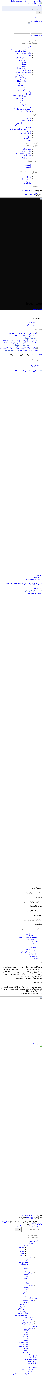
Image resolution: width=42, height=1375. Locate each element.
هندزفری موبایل (20, 77)
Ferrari (26, 1350)
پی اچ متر (27, 176)
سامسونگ (25, 1264)
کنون (27, 1289)
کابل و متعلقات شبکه (23, 153)
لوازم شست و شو (22, 1315)
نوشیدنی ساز (28, 1319)
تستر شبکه (27, 149)
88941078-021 (27, 190)
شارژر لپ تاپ (25, 70)
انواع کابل (27, 94)
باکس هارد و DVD (24, 53)
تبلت (31, 1258)
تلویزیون (26, 1302)
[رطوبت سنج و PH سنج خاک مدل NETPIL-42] (20, 341)
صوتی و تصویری (27, 1300)
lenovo (26, 1275)
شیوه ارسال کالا (32, 935)
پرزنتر (24, 62)
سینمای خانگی (23, 1309)
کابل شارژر (22, 85)
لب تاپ (30, 1273)
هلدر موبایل (22, 90)
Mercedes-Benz (23, 1346)
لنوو (27, 1266)
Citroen (26, 1352)
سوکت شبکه (26, 158)
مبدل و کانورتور (20, 51)
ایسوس (26, 1268)
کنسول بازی (24, 1307)
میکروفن (27, 138)
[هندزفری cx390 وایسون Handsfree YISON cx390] (28, 348)
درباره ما (34, 943)
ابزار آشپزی (28, 1317)
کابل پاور (23, 100)
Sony (22, 1253)
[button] (34, 593)
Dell (27, 1283)
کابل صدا (23, 102)
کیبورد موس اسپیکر (23, 57)
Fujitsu (26, 1281)
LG (23, 1249)
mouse (24, 66)
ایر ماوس (22, 60)
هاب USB (27, 92)
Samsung (21, 1247)
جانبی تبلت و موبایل (23, 75)
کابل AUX (22, 83)
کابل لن (23, 105)
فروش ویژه (33, 322)
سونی (26, 1287)
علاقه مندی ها (32, 939)
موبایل (30, 1243)
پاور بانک (23, 79)
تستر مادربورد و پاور (23, 72)
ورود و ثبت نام (36, 21)
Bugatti (26, 1334)
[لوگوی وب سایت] (33, 5)
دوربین (30, 1285)
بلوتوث (28, 55)
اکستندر (28, 165)
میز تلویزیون (24, 1304)
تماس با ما (34, 941)
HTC (22, 1255)
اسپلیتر (28, 167)
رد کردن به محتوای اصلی (19, 1)
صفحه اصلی (33, 933)
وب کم (28, 107)
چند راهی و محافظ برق (22, 109)
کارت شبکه (26, 151)
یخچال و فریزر (23, 1313)
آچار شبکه (27, 156)
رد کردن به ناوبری (35, 1)
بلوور (29, 140)
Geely (26, 1348)
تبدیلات (28, 47)
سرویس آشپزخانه (26, 1324)
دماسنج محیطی (20, 125)
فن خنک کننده (26, 111)
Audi (27, 1332)
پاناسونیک (25, 1291)
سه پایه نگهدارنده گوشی (17, 129)
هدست (23, 87)
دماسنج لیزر (21, 123)
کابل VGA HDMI (19, 96)
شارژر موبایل (21, 81)
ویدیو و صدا (27, 127)
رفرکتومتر (27, 183)
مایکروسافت (24, 1262)
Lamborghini (24, 1342)
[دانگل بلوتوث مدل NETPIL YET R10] (23, 333)
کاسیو (26, 1296)
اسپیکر (23, 64)
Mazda (26, 1340)
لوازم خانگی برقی (26, 1311)
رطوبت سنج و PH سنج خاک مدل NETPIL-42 (21, 343)
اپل (27, 1260)
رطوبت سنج (26, 179)
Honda (26, 1338)
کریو (27, 1271)
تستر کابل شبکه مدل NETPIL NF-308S (24, 583)
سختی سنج (27, 181)
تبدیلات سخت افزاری (18, 49)
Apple (26, 1245)
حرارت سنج (26, 120)
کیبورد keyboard (20, 68)
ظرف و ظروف (27, 1322)
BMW (26, 1330)
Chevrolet (25, 1336)
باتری (29, 135)
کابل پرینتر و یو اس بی (18, 98)
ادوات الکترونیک (25, 133)
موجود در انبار (32, 325)
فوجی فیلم (24, 1294)
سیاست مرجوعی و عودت (28, 937)
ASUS (26, 1279)
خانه (40, 354)
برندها (31, 1328)
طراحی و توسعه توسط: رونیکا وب (29, 1226)
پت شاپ (27, 131)
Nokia (22, 1251)
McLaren (25, 1344)
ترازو (29, 118)
